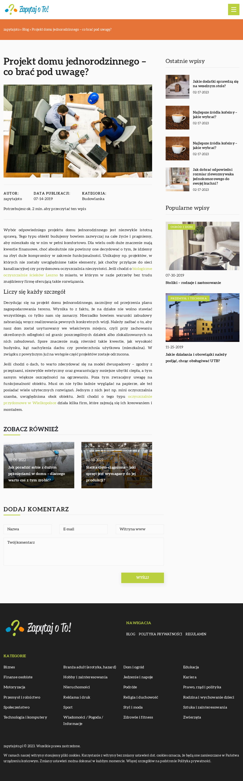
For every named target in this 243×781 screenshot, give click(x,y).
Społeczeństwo (16, 707)
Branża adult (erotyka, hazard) (89, 667)
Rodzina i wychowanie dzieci (208, 697)
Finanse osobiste (18, 677)
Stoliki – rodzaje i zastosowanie (193, 283)
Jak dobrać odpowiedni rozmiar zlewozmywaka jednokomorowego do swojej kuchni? (213, 177)
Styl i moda (133, 707)
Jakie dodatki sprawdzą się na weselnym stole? (215, 84)
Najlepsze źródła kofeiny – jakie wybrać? (215, 115)
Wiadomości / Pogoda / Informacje (83, 720)
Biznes (9, 667)
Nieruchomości (76, 687)
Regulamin (196, 634)
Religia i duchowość (140, 697)
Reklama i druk (76, 697)
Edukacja (191, 667)
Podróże (130, 687)
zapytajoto (13, 199)
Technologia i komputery (25, 717)
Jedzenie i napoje (138, 677)
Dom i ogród (133, 667)
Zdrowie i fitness (138, 717)
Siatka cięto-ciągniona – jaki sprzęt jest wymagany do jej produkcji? (111, 473)
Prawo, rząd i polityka (202, 687)
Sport (68, 707)
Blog (130, 634)
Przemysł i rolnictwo (22, 697)
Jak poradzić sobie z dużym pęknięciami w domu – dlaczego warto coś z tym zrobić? (36, 473)
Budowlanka (93, 199)
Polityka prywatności (160, 634)
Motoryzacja (14, 687)
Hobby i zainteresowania (85, 677)
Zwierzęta (192, 717)
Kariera (189, 677)
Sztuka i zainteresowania (205, 707)
